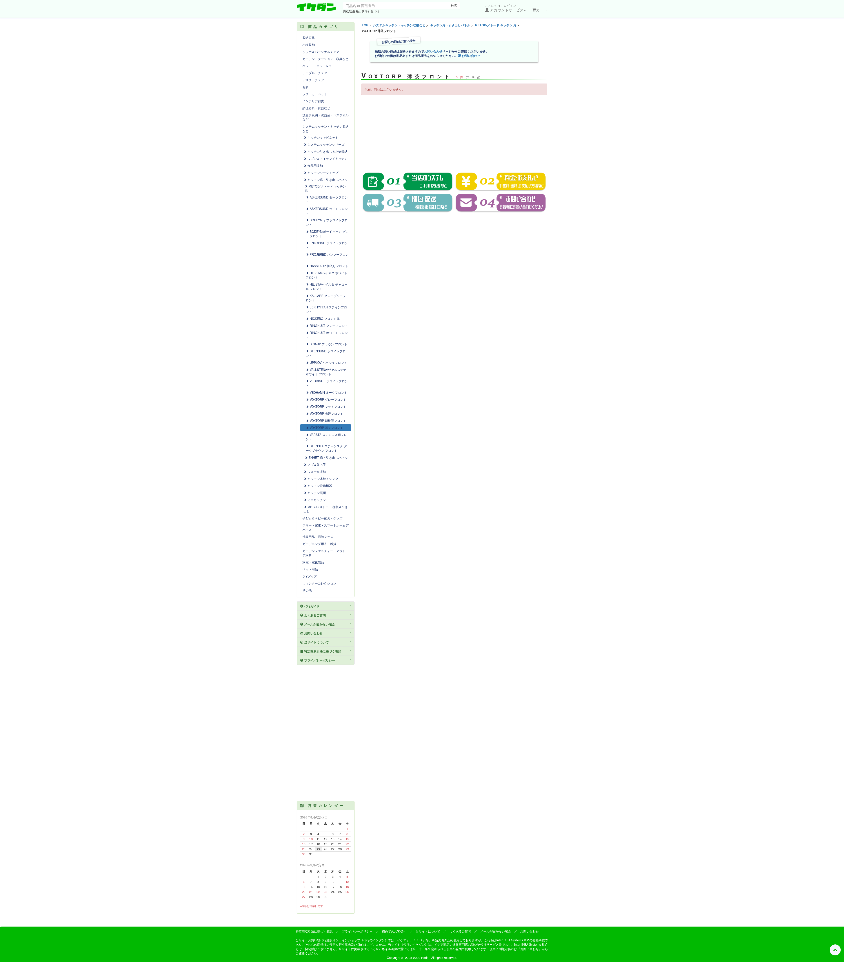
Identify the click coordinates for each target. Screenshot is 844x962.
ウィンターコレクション (319, 583)
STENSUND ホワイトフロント (326, 353)
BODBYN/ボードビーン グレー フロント (327, 233)
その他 (307, 590)
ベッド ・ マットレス (317, 66)
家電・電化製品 (313, 562)
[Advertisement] (454, 130)
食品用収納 (315, 165)
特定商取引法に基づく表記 (322, 651)
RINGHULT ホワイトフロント (327, 334)
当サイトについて (316, 642)
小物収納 (308, 44)
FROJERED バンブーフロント (327, 256)
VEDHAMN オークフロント (328, 392)
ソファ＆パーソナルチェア (320, 51)
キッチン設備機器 (319, 485)
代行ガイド (311, 606)
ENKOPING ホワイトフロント (327, 245)
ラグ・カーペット (314, 94)
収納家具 (308, 37)
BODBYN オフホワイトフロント (327, 222)
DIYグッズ (309, 576)
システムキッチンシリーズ (325, 144)
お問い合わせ (433, 51)
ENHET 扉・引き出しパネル (327, 457)
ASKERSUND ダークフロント (327, 199)
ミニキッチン (316, 499)
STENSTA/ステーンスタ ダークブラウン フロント (326, 448)
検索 (454, 5)
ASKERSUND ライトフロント (327, 210)
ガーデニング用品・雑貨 (319, 543)
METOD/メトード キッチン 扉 (496, 25)
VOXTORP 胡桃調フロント (327, 420)
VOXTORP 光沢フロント (326, 413)
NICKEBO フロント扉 (324, 318)
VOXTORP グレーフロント (327, 399)
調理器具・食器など (316, 108)
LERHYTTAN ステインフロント (326, 309)
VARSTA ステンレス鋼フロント (326, 436)
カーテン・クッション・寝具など (325, 58)
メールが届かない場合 (319, 624)
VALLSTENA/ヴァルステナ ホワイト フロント (326, 371)
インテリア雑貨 (313, 101)
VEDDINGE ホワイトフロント (327, 383)
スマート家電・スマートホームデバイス (325, 527)
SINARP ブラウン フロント (328, 344)
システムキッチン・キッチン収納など (399, 25)
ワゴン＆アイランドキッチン (327, 158)
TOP (365, 25)
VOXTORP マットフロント (327, 406)
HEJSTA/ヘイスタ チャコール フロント (326, 286)
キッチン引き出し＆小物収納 (327, 151)
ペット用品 (310, 569)
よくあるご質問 (314, 615)
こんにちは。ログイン (504, 8)
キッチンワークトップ (322, 172)
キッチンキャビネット (322, 137)
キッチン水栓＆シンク (322, 478)
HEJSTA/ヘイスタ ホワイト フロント (326, 275)
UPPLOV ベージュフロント (328, 362)
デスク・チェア (313, 80)
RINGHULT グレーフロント (328, 325)
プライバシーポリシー (319, 660)
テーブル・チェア (314, 73)
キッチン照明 (316, 492)
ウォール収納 (316, 471)
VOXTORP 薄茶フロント (326, 427)
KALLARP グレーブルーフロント (326, 297)
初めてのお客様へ (394, 931)
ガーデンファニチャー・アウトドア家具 (325, 552)
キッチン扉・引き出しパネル (450, 25)
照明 (305, 87)
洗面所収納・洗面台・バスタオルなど (325, 117)
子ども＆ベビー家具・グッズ (322, 518)
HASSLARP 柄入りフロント (328, 266)
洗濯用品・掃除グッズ (317, 536)
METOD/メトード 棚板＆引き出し (326, 509)
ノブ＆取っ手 (316, 464)
